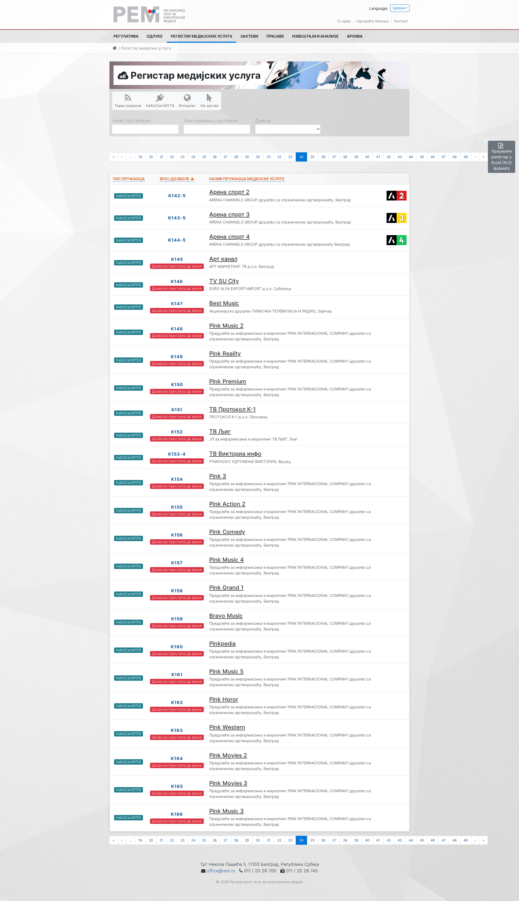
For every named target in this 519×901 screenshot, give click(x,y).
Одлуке (155, 36)
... (130, 157)
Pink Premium (227, 381)
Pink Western (227, 727)
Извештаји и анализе (315, 36)
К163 (177, 730)
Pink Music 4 (226, 559)
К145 (177, 259)
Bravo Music (226, 615)
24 (193, 157)
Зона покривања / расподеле (210, 120)
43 (400, 157)
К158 (177, 590)
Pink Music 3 (226, 811)
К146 (177, 281)
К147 (177, 303)
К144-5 (177, 240)
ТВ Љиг (220, 431)
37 (334, 157)
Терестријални (128, 106)
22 (172, 157)
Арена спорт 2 (229, 192)
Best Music (224, 303)
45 (422, 157)
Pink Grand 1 (226, 587)
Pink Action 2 (227, 504)
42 (389, 157)
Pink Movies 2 (228, 755)
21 (161, 157)
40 (367, 157)
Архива (354, 36)
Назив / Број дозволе (131, 120)
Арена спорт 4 (229, 236)
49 (466, 157)
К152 (177, 432)
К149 (177, 356)
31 (269, 157)
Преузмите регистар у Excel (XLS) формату (501, 159)
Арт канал (223, 258)
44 (411, 157)
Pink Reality (225, 353)
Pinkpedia (222, 643)
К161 (177, 674)
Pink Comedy (227, 531)
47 (444, 157)
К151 (176, 409)
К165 (177, 786)
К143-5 (177, 218)
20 (151, 157)
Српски (399, 8)
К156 (177, 535)
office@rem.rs (221, 870)
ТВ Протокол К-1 (232, 409)
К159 (177, 619)
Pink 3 (217, 476)
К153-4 (177, 454)
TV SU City (224, 281)
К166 (177, 814)
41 (378, 157)
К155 (177, 507)
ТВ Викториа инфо (235, 453)
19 (140, 157)
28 (236, 157)
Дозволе (263, 120)
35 (312, 157)
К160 (177, 646)
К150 (177, 384)
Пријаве (275, 36)
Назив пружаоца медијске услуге (247, 178)
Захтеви (249, 36)
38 (345, 157)
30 (258, 157)
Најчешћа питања (372, 21)
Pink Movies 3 (228, 783)
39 (356, 157)
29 (247, 157)
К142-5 (177, 195)
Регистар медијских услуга (201, 36)
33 (290, 157)
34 (301, 157)
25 (204, 157)
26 (215, 157)
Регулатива (126, 36)
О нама (344, 21)
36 (323, 157)
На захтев (210, 106)
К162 (177, 702)
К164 (177, 758)
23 (183, 157)
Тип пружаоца (128, 178)
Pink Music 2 (226, 325)
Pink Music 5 (226, 671)
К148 (177, 328)
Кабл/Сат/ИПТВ (160, 106)
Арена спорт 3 (229, 214)
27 (225, 157)
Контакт (401, 21)
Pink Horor (223, 699)
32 (279, 157)
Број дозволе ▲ (177, 178)
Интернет (187, 106)
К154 (177, 479)
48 (455, 157)
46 (433, 157)
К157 (177, 562)
